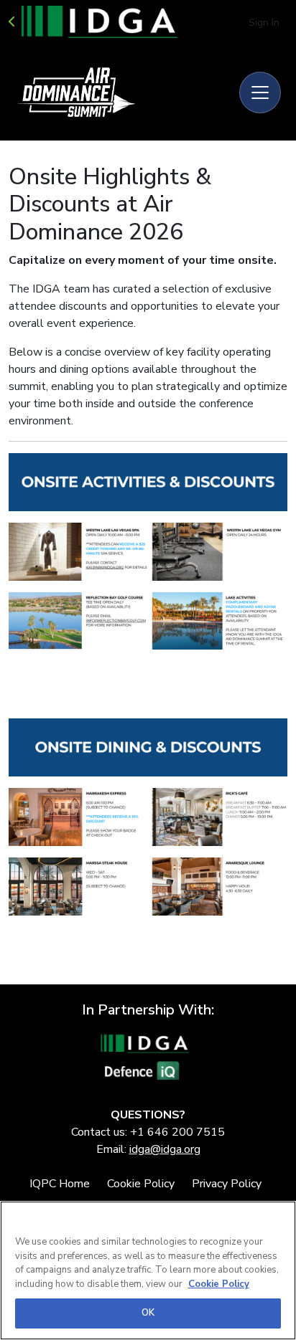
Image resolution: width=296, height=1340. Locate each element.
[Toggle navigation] (260, 92)
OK (148, 1312)
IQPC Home (59, 1184)
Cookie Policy (141, 1184)
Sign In (264, 22)
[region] (148, 1270)
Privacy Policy (227, 1184)
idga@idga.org (164, 1149)
